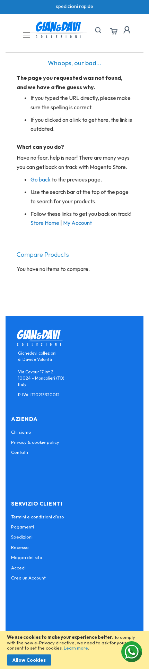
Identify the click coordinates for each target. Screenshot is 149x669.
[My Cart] (113, 31)
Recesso (20, 547)
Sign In (126, 29)
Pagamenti (22, 527)
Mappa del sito (26, 557)
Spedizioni (22, 537)
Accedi (18, 567)
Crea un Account (28, 578)
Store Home (44, 222)
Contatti (19, 452)
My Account (77, 222)
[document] (74, 650)
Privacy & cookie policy (35, 442)
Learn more (76, 648)
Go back (40, 179)
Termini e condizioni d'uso (37, 516)
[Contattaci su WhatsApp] (131, 651)
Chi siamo (21, 432)
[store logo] (58, 30)
